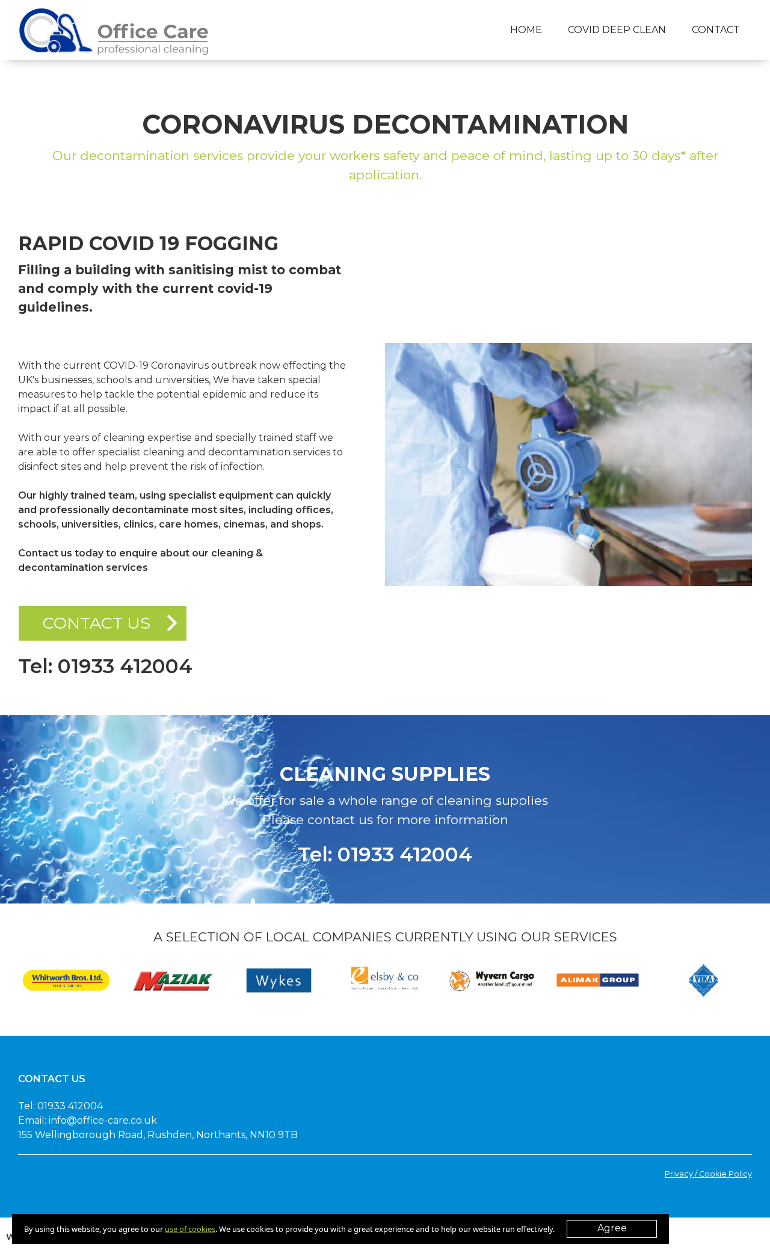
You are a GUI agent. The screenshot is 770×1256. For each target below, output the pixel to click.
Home (526, 29)
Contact (716, 29)
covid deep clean (617, 29)
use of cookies (190, 1229)
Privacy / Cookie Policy (708, 1173)
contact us (96, 623)
